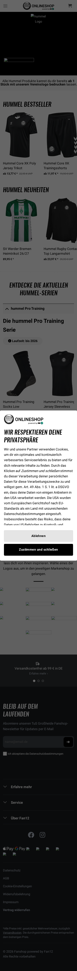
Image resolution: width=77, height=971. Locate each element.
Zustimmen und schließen (38, 549)
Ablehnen (38, 536)
